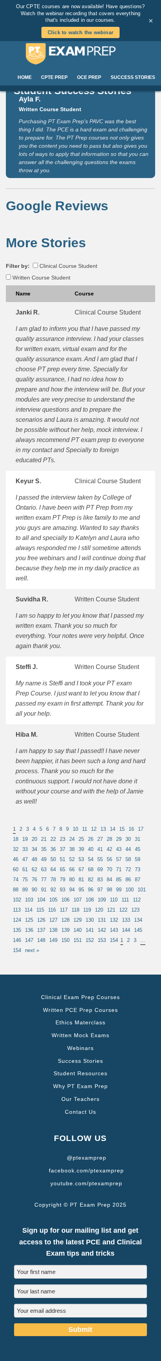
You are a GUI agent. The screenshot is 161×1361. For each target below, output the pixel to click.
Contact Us (80, 1112)
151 (77, 940)
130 (90, 920)
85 (119, 879)
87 (137, 879)
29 (119, 839)
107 (77, 900)
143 (114, 930)
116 (52, 910)
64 (53, 869)
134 (138, 920)
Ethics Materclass (80, 1022)
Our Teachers (80, 1099)
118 (75, 910)
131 (102, 920)
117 (64, 910)
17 (140, 829)
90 (34, 890)
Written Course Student (40, 277)
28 (109, 839)
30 (128, 839)
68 (90, 869)
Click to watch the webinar (80, 32)
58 (128, 859)
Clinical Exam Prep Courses (80, 997)
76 (34, 879)
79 (62, 879)
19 (25, 839)
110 (114, 900)
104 (41, 900)
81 (81, 879)
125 (29, 920)
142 (102, 930)
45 (137, 849)
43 (119, 849)
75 (25, 879)
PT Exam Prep (80, 53)
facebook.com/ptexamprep (86, 1170)
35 (44, 849)
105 (53, 900)
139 (65, 930)
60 (15, 869)
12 (94, 829)
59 (137, 859)
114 (28, 910)
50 (53, 859)
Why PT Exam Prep (80, 1086)
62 (34, 869)
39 (81, 849)
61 (25, 869)
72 (128, 869)
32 (15, 849)
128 (65, 920)
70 (109, 869)
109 (102, 900)
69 (100, 869)
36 (53, 849)
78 (53, 879)
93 (62, 890)
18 (15, 839)
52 (72, 859)
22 (53, 839)
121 (111, 910)
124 (17, 920)
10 (75, 829)
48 (34, 859)
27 (100, 839)
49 (44, 859)
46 (15, 859)
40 (90, 849)
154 (114, 940)
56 (109, 859)
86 (128, 879)
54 (90, 859)
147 (29, 940)
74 (15, 879)
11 (84, 829)
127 (53, 920)
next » (32, 950)
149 (53, 940)
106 (65, 900)
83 (100, 879)
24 (72, 839)
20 (34, 839)
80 (72, 879)
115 (40, 910)
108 (90, 900)
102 (17, 900)
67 (81, 869)
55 (100, 859)
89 (25, 890)
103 (29, 900)
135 (17, 930)
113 (17, 910)
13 (103, 829)
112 (137, 900)
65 (62, 869)
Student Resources (80, 1073)
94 (72, 890)
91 (44, 890)
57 (119, 859)
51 (62, 859)
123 (135, 910)
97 (100, 890)
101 (142, 890)
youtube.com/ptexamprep (86, 1183)
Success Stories (80, 1061)
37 (62, 849)
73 (137, 869)
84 (109, 879)
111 (125, 900)
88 (15, 890)
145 (138, 930)
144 (126, 930)
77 (44, 879)
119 (87, 910)
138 (53, 930)
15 (122, 829)
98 (109, 890)
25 (81, 839)
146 (17, 940)
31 (137, 839)
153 (102, 940)
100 (129, 890)
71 (119, 869)
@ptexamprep (86, 1158)
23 (62, 839)
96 (90, 890)
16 (131, 829)
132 (114, 920)
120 (99, 910)
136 (29, 930)
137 (41, 930)
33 (25, 849)
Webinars (80, 1048)
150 (65, 940)
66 (72, 869)
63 (44, 869)
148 (41, 940)
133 (126, 920)
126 (41, 920)
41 (100, 849)
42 (109, 849)
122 (123, 910)
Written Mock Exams (80, 1035)
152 (90, 940)
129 (77, 920)
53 (81, 859)
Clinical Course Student (67, 266)
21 (44, 839)
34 (34, 849)
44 (128, 849)
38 (72, 849)
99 (119, 890)
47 (25, 859)
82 (90, 879)
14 (112, 829)
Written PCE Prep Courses (80, 1010)
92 (53, 890)
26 (90, 839)
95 (81, 890)
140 (77, 930)
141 (90, 930)
